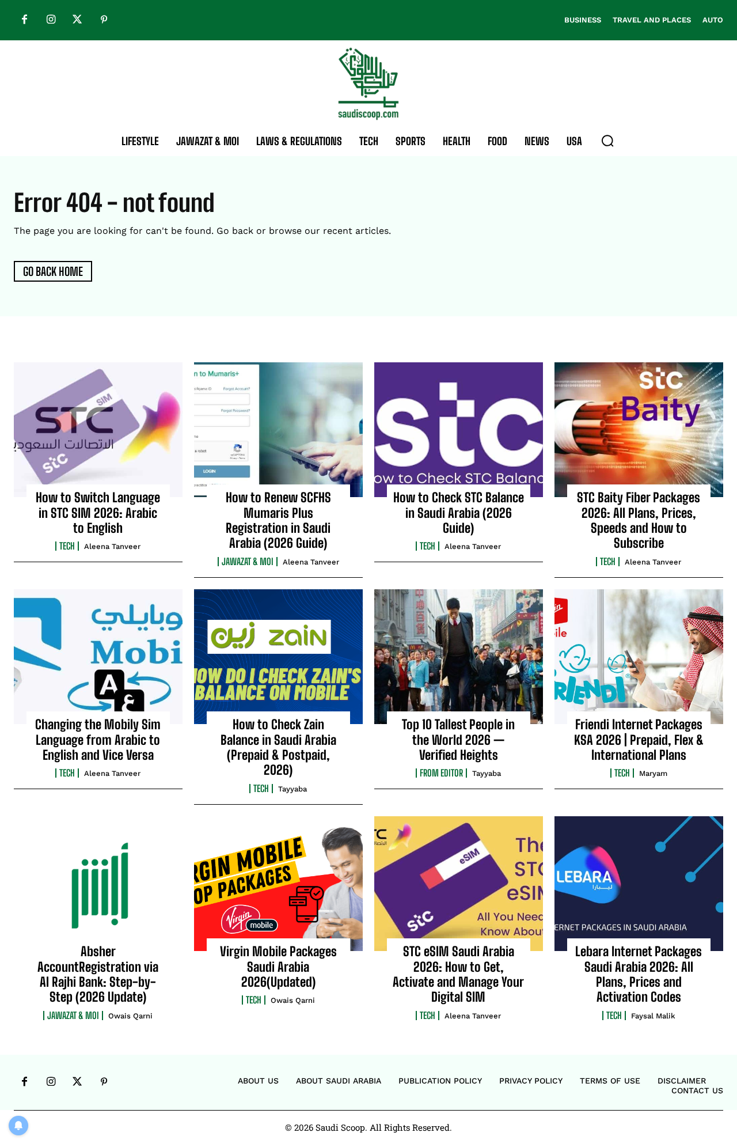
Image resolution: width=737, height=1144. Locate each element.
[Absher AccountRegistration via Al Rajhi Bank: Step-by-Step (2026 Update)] (98, 883)
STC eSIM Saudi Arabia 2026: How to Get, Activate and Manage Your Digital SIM (458, 974)
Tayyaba (292, 789)
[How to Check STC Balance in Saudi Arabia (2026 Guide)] (458, 429)
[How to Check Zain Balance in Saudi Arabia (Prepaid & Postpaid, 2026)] (278, 656)
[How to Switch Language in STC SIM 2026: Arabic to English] (98, 429)
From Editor (441, 773)
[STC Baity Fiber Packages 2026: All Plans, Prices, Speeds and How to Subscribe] (638, 429)
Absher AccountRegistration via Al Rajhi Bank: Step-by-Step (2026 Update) (97, 974)
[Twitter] (77, 20)
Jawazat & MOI (247, 561)
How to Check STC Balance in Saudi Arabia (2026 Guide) (458, 513)
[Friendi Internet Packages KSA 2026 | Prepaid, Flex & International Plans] (638, 656)
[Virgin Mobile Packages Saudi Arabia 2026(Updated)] (278, 883)
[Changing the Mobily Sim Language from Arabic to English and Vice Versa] (98, 656)
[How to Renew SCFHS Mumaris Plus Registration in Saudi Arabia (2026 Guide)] (278, 429)
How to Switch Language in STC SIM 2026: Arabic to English (98, 513)
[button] (607, 140)
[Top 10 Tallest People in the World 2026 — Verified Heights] (458, 656)
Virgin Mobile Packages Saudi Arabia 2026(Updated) (278, 967)
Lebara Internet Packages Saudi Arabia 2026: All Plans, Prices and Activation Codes (638, 974)
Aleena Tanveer (112, 546)
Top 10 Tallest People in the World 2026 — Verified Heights (458, 740)
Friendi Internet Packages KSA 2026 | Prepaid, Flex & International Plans (639, 740)
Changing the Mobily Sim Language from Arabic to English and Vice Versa (98, 740)
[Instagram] (50, 20)
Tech (67, 546)
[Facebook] (24, 20)
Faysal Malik (653, 1016)
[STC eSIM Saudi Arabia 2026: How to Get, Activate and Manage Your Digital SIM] (458, 883)
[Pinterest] (103, 20)
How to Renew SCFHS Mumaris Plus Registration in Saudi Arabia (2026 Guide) (278, 520)
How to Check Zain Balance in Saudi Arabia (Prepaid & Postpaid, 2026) (278, 747)
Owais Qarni (130, 1016)
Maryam (653, 773)
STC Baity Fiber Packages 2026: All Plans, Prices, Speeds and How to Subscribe (638, 520)
